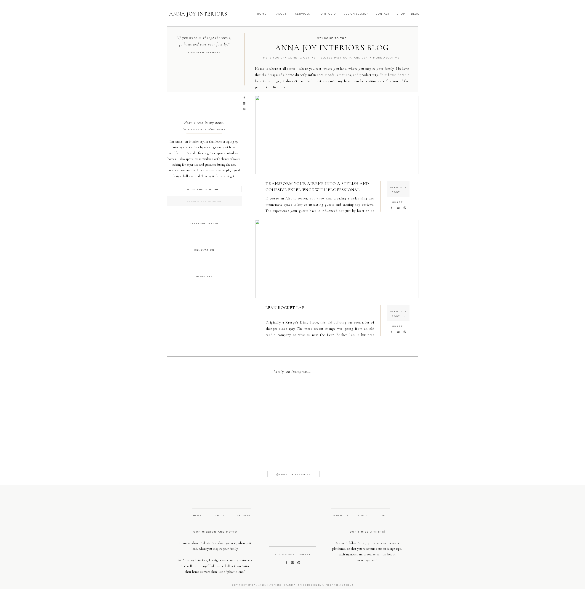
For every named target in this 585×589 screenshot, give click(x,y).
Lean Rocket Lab (285, 307)
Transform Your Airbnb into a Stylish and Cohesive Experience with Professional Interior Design (317, 189)
